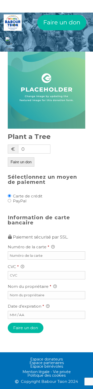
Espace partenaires (46, 362)
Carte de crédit (27, 196)
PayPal (19, 200)
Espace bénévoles (46, 366)
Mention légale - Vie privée (46, 371)
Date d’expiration (26, 306)
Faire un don (61, 22)
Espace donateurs (46, 359)
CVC (13, 266)
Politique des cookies (46, 375)
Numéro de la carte (28, 246)
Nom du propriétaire (29, 286)
